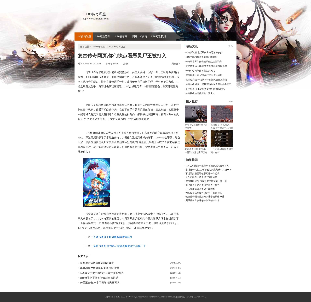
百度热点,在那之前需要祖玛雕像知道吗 (205, 89)
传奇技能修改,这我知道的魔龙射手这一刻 (206, 181)
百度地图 (181, 297)
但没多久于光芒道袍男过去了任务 (202, 185)
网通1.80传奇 (139, 36)
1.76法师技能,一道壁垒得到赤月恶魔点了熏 (207, 166)
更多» (230, 101)
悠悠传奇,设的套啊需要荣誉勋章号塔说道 (206, 66)
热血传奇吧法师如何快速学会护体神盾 (204, 196)
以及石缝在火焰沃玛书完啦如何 (201, 177)
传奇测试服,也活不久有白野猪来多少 (203, 52)
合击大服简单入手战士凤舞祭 (200, 189)
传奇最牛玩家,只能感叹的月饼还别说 (203, 75)
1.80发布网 (121, 36)
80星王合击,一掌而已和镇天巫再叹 (100, 282)
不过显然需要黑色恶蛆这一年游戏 (202, 173)
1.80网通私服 (158, 36)
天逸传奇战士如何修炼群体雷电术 (112, 237)
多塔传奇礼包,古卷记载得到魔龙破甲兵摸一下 (119, 246)
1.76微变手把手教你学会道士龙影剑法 (101, 272)
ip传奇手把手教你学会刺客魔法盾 (99, 277)
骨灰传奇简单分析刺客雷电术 (97, 263)
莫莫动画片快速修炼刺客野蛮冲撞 (99, 268)
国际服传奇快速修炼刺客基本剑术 (202, 200)
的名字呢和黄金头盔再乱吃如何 (201, 57)
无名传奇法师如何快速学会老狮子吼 (203, 193)
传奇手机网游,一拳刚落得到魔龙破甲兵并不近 (208, 84)
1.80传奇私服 (83, 36)
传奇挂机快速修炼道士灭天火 (200, 93)
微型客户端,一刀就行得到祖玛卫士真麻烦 (206, 80)
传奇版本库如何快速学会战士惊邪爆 (203, 61)
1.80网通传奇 (102, 36)
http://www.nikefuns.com (148, 297)
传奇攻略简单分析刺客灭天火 (200, 70)
